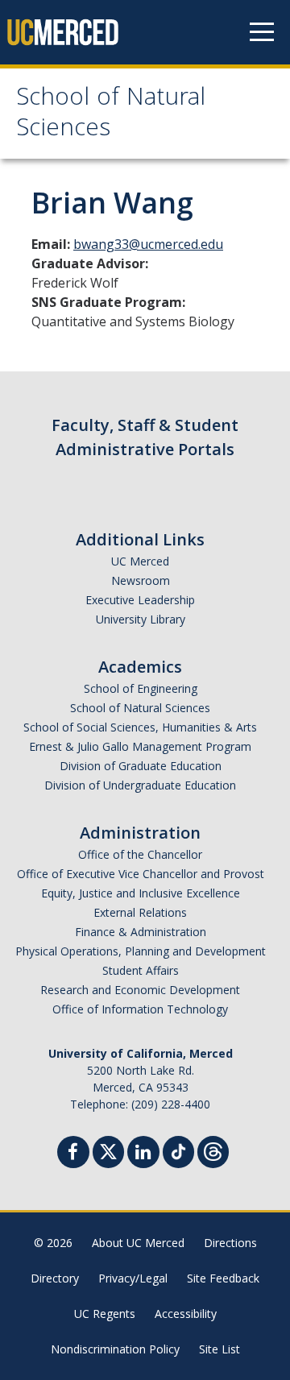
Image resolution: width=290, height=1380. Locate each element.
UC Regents (104, 1313)
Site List (219, 1349)
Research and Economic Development (140, 989)
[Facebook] (73, 1154)
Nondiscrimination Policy (115, 1349)
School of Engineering (140, 688)
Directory (55, 1278)
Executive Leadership (140, 599)
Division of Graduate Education (141, 765)
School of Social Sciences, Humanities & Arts (140, 727)
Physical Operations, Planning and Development (140, 951)
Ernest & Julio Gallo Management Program (140, 746)
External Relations (140, 912)
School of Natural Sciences (110, 115)
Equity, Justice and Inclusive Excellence (140, 893)
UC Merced (140, 561)
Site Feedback (223, 1278)
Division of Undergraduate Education (140, 785)
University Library (140, 619)
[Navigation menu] (262, 32)
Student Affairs (140, 970)
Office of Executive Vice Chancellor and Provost (140, 873)
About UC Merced (138, 1242)
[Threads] (213, 1150)
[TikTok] (178, 1150)
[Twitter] (108, 1150)
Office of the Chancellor (140, 854)
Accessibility (186, 1313)
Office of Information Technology (140, 1009)
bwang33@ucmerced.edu (148, 244)
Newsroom (140, 580)
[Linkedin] (143, 1154)
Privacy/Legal (133, 1278)
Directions (230, 1242)
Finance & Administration (140, 931)
